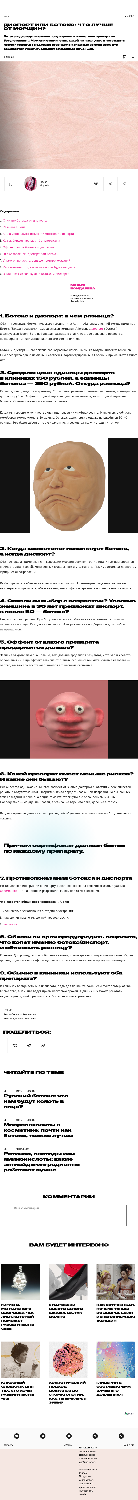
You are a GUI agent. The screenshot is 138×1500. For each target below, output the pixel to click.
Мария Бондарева (82, 287)
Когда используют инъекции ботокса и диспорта (38, 234)
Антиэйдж (9, 57)
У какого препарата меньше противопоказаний (36, 260)
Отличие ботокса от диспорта (25, 220)
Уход (6, 16)
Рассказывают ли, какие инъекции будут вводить (39, 267)
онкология (10, 924)
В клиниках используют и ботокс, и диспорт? (36, 274)
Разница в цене (14, 227)
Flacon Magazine (45, 184)
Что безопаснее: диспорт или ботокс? (30, 254)
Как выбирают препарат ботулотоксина (31, 240)
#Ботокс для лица (13, 1018)
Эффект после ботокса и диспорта (28, 247)
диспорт (97, 328)
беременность (10, 891)
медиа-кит (128, 1445)
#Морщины (30, 1018)
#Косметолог (30, 1014)
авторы (68, 1445)
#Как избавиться (13, 1014)
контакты (8, 1445)
